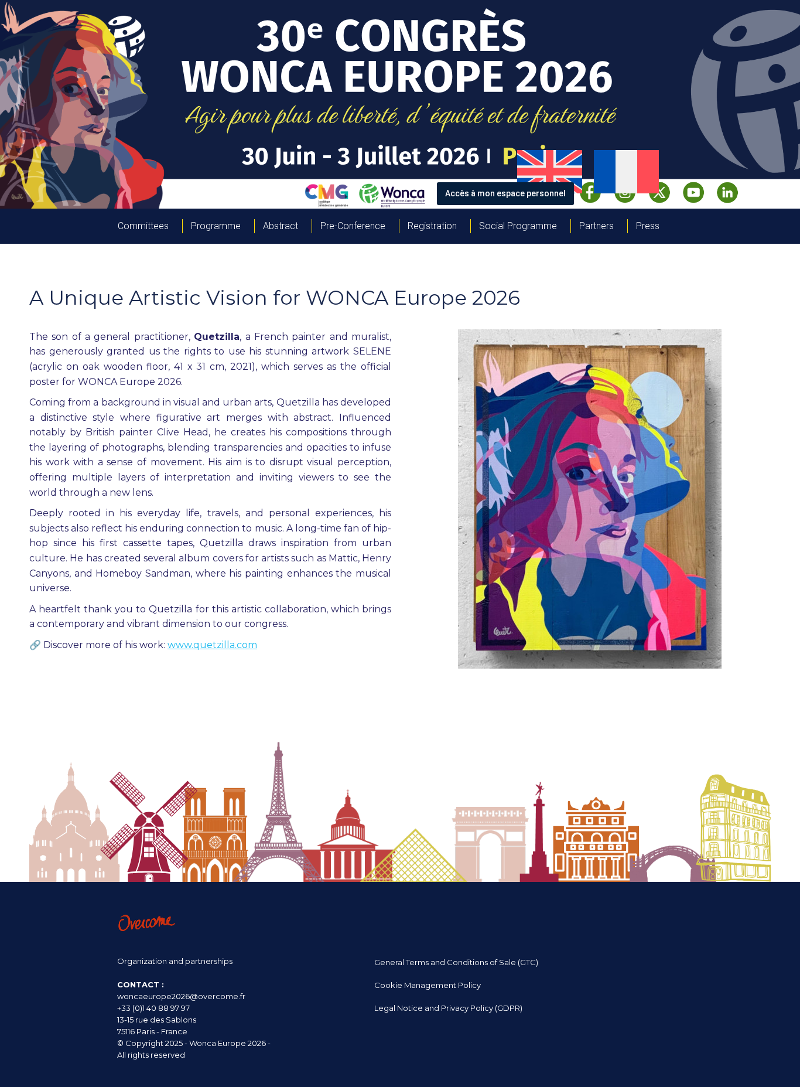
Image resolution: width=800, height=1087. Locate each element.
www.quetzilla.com (212, 644)
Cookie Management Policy (427, 985)
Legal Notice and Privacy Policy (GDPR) (448, 1008)
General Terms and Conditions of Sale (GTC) (456, 962)
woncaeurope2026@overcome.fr (181, 996)
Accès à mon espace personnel (505, 193)
